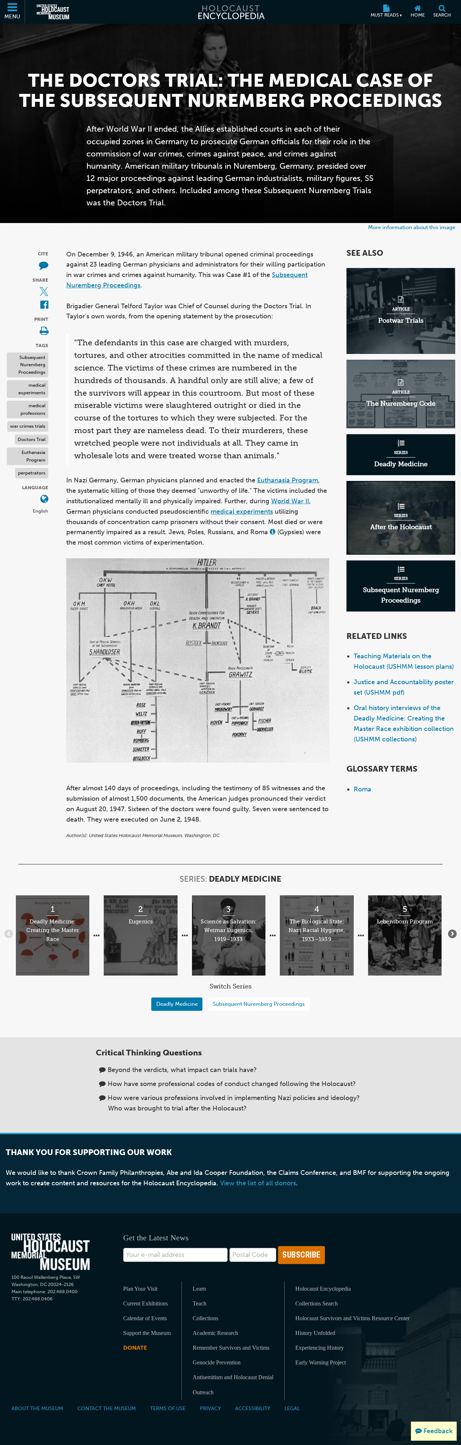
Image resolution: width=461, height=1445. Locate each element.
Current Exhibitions (145, 1303)
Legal (292, 1408)
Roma (362, 789)
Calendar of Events (145, 1318)
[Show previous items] (8, 934)
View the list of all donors (258, 1183)
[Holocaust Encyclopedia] (231, 11)
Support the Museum (147, 1333)
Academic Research (215, 1333)
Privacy (210, 1408)
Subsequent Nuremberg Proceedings (31, 365)
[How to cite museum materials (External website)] (43, 265)
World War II (290, 501)
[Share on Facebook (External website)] (44, 305)
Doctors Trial (31, 439)
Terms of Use (167, 1408)
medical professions (33, 409)
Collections (205, 1318)
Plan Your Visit (140, 1289)
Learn (199, 1289)
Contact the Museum (106, 1408)
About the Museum (37, 1408)
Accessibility (252, 1408)
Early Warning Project (320, 1362)
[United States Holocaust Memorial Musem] (51, 1252)
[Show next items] (452, 934)
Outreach (203, 1392)
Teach (199, 1303)
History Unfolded (315, 1333)
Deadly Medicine (177, 1003)
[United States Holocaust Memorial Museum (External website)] (53, 12)
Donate (135, 1347)
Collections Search (316, 1303)
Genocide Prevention (217, 1362)
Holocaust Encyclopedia (323, 1289)
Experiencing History (319, 1348)
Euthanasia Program (33, 456)
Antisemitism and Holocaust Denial (233, 1377)
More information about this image (411, 227)
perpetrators (31, 473)
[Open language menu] (44, 499)
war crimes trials (27, 426)
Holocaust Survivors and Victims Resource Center (352, 1318)
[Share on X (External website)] (44, 292)
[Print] (44, 331)
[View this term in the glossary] (273, 532)
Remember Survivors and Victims (231, 1348)
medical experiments (31, 388)
